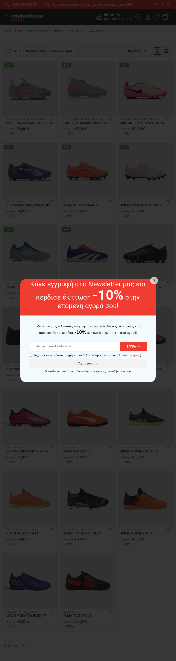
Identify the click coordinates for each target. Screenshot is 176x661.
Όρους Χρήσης (129, 355)
